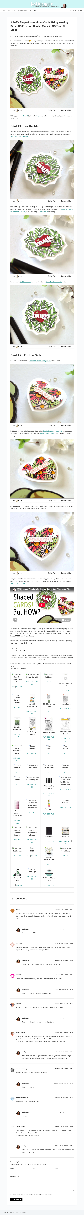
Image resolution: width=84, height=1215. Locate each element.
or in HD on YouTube (17, 584)
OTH (49, 864)
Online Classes (22, 10)
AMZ (27, 682)
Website (56, 1168)
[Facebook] (75, 10)
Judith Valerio (20, 1126)
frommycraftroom (22, 1097)
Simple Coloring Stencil (47, 433)
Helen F (18, 1004)
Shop (30, 10)
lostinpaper (25, 929)
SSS (13, 687)
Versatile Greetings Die (54, 282)
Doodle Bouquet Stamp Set (52, 431)
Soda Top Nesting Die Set (19, 136)
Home (3, 10)
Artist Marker (43, 212)
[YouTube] (70, 10)
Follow (14, 10)
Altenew (39, 116)
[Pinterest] (78, 10)
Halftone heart (25, 282)
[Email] (81, 10)
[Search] (40, 10)
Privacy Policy (14, 1212)
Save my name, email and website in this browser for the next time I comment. (32, 1194)
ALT (47, 682)
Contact (6, 1212)
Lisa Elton (19, 975)
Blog (8, 10)
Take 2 (25, 116)
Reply (71, 909)
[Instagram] (73, 10)
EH (21, 687)
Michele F (19, 910)
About (35, 10)
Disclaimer (23, 1212)
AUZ (17, 687)
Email (33, 1168)
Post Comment (16, 1199)
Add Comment (15, 1176)
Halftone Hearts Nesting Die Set (40, 361)
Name (12, 1168)
